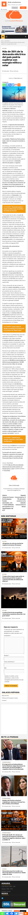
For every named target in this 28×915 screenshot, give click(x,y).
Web (5, 668)
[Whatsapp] (3, 85)
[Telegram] (7, 85)
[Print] (19, 85)
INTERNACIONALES (6, 762)
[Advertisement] (14, 719)
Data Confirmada (14, 71)
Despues (15, 8)
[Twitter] (13, 85)
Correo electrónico (9, 661)
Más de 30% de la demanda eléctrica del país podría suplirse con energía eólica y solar (12, 466)
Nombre (6, 655)
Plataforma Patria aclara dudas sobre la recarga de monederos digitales (13, 141)
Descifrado (10, 463)
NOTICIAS (4, 48)
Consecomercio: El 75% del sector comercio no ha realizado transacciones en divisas (20, 501)
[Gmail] (16, 85)
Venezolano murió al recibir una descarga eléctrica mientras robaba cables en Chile (14, 872)
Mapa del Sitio (5, 695)
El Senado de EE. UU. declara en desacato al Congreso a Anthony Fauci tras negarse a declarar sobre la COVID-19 (13, 837)
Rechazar (23, 911)
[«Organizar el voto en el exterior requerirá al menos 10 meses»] (14, 528)
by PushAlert (4, 9)
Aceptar (16, 911)
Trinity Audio (17, 78)
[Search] (26, 36)
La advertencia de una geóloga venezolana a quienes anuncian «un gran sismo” (13, 614)
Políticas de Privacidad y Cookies (10, 698)
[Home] (3, 37)
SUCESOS (4, 869)
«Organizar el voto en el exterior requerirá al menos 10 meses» (12, 544)
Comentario (7, 635)
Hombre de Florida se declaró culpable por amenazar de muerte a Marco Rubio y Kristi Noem (13, 802)
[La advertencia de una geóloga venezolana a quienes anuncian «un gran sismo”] (14, 597)
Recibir (23, 8)
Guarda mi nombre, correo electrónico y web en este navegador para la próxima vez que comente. (14, 678)
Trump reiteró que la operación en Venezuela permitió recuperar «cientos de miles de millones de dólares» (13, 579)
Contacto (4, 700)
